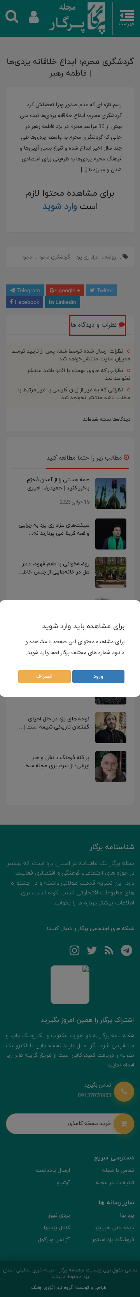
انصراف (44, 676)
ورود (98, 676)
